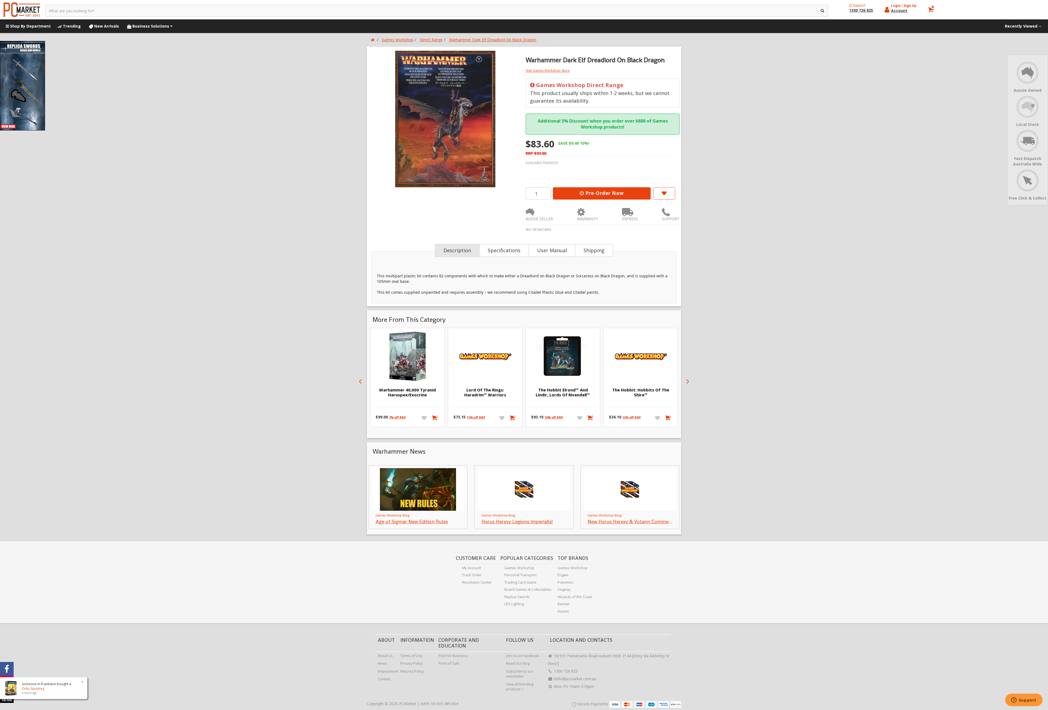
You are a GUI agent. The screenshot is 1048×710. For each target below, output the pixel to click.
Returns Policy (412, 671)
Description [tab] (457, 250)
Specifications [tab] (504, 250)
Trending (71, 26)
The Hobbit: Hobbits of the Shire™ (640, 392)
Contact (384, 678)
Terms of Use (411, 655)
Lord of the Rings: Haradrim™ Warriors (485, 392)
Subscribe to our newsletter (519, 674)
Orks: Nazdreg (33, 688)
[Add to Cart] (435, 417)
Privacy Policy (411, 663)
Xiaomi (563, 611)
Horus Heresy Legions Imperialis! (517, 521)
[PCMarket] (22, 9)
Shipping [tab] (594, 250)
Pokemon (565, 582)
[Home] (372, 39)
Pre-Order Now (604, 193)
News (382, 663)
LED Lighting (514, 603)
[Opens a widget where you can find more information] (1024, 700)
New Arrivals (106, 26)
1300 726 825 (565, 671)
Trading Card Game (520, 582)
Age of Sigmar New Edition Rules (412, 521)
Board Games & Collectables (528, 589)
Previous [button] (360, 381)
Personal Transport (520, 574)
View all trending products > (519, 687)
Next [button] (687, 381)
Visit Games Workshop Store (548, 70)
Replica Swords (517, 596)
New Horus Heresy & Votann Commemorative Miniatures (650, 521)
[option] (445, 119)
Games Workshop (519, 567)
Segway (564, 589)
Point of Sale (448, 663)
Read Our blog (518, 663)
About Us (385, 655)
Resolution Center (477, 582)
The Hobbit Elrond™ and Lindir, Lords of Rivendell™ (563, 392)
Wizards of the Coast (575, 596)
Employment (388, 671)
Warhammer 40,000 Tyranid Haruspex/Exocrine (407, 392)
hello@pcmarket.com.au (574, 678)
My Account (471, 567)
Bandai (563, 603)
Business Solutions (150, 26)
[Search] (822, 11)
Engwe (563, 574)
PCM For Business (453, 655)
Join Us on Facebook (522, 655)
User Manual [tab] (552, 250)
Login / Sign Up (903, 5)
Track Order (472, 574)
